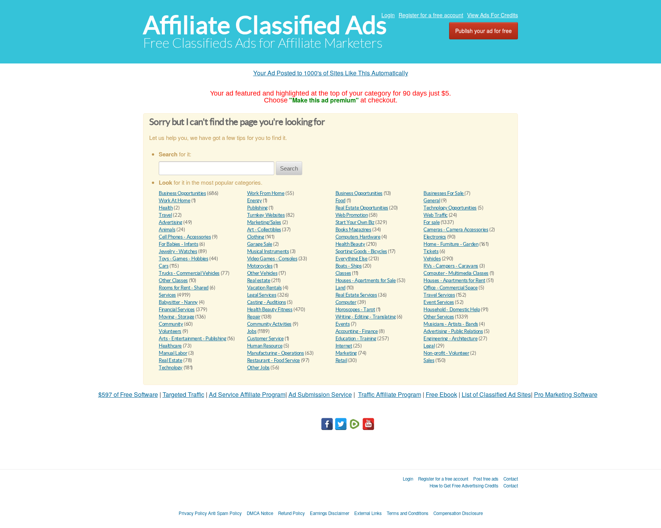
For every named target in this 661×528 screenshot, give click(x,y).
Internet (343, 346)
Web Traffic (435, 215)
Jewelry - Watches (178, 251)
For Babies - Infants (178, 244)
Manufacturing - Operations (275, 353)
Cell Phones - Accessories (185, 237)
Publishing (257, 208)
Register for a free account (431, 15)
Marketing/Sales (264, 222)
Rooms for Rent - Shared (183, 288)
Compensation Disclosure (458, 513)
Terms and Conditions (407, 513)
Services (167, 295)
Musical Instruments (268, 251)
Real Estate (170, 360)
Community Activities (269, 324)
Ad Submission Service (320, 394)
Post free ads (485, 479)
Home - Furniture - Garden (450, 244)
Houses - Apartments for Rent (454, 280)
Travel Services (439, 295)
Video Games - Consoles (272, 259)
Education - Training (355, 338)
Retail (341, 360)
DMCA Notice (260, 513)
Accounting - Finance (356, 331)
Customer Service (265, 338)
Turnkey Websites (266, 215)
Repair (253, 317)
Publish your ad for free (483, 30)
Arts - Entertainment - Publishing (192, 338)
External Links (368, 513)
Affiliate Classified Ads (265, 25)
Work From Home (266, 193)
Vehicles (432, 259)
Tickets (430, 251)
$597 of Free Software (128, 394)
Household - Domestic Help (451, 309)
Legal (429, 346)
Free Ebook (441, 394)
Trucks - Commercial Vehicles (189, 273)
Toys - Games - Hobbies (183, 259)
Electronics (434, 237)
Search (289, 168)
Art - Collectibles (264, 229)
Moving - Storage (176, 317)
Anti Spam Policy (225, 513)
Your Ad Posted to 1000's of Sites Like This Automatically (330, 72)
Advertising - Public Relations (453, 331)
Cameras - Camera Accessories (455, 229)
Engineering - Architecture (450, 338)
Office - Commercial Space (450, 288)
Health (166, 208)
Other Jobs (258, 367)
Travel (165, 215)
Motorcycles (260, 266)
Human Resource (265, 346)
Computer (346, 302)
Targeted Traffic (183, 394)
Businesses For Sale (443, 193)
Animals (167, 229)
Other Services (438, 317)
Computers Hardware (358, 237)
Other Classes (173, 280)
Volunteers (170, 331)
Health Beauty (350, 244)
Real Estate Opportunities (361, 208)
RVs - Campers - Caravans (450, 266)
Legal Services (262, 295)
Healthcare (170, 346)
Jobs (251, 331)
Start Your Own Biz (354, 222)
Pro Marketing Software (566, 394)
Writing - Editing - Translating (365, 317)
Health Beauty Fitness (270, 309)
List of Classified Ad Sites (496, 394)
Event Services (438, 302)
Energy (254, 200)
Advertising (170, 222)
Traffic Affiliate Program (389, 394)
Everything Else (351, 259)
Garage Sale (259, 244)
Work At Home (174, 200)
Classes (343, 273)
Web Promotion (351, 215)
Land (340, 288)
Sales (428, 360)
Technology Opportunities (450, 208)
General (431, 200)
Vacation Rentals (264, 288)
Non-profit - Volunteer (446, 353)
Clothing (255, 237)
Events (342, 324)
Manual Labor (173, 353)
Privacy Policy (193, 513)
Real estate (258, 280)
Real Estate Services (356, 295)
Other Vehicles (262, 273)
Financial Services (177, 309)
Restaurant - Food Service (273, 360)
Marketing (346, 353)
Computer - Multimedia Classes (455, 273)
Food (340, 200)
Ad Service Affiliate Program (247, 394)
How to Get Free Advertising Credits (464, 486)
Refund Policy (291, 513)
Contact (510, 479)
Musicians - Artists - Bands (450, 324)
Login (388, 15)
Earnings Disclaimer (329, 513)
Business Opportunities (182, 193)
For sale (431, 222)
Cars (163, 266)
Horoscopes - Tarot (355, 309)
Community (171, 324)
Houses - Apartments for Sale (365, 280)
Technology (170, 367)
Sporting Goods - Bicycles (361, 251)
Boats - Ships (348, 266)
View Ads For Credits (492, 15)
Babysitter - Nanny (178, 302)
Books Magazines (353, 229)
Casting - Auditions (266, 302)
